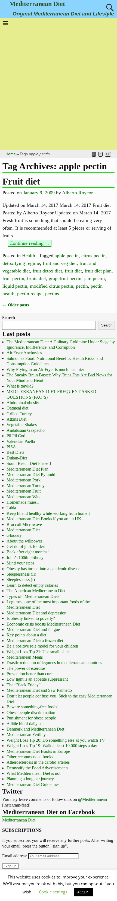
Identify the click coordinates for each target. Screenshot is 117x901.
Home (10, 154)
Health (28, 255)
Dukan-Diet (17, 458)
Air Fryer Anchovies (24, 352)
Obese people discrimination (31, 712)
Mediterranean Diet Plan (27, 469)
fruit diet (73, 271)
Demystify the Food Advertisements (37, 768)
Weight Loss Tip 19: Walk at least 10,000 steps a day (52, 745)
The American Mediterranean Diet (36, 590)
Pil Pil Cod (16, 435)
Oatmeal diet (17, 408)
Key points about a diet (26, 635)
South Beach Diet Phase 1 (29, 463)
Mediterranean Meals (25, 657)
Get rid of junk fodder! (26, 546)
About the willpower (24, 541)
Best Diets (15, 452)
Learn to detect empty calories (32, 585)
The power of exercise (26, 668)
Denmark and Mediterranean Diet (35, 729)
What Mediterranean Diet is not (33, 773)
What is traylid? (20, 386)
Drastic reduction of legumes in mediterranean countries (54, 662)
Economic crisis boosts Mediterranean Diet (43, 624)
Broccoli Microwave (24, 524)
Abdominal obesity (23, 402)
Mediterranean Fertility (26, 734)
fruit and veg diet (60, 263)
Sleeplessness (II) (21, 574)
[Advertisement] (58, 86)
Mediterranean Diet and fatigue (33, 629)
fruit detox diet (47, 271)
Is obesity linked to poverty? (31, 618)
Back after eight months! (28, 552)
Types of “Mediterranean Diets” (34, 596)
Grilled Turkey (19, 413)
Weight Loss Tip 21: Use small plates (38, 651)
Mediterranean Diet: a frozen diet (35, 640)
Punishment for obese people (31, 718)
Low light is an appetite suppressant (37, 679)
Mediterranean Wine (24, 496)
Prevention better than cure (30, 673)
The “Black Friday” (24, 685)
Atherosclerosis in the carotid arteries (38, 762)
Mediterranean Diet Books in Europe (38, 751)
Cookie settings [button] (53, 891)
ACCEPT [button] (83, 892)
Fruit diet (21, 181)
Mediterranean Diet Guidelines (33, 784)
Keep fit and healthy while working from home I (48, 513)
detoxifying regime (21, 263)
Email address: (15, 856)
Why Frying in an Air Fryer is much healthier (45, 369)
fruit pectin (13, 278)
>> (108, 154)
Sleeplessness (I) (21, 579)
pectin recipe (29, 293)
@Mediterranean (92, 799)
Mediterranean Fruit (24, 491)
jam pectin (94, 278)
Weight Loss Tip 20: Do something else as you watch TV (56, 740)
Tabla (11, 507)
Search (8, 317)
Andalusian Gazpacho (26, 430)
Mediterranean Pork (24, 480)
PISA (11, 447)
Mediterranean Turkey (26, 485)
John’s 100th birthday (25, 557)
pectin (82, 286)
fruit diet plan (98, 271)
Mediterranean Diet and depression (36, 613)
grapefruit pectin (65, 278)
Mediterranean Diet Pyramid (31, 474)
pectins (52, 293)
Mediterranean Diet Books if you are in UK (44, 518)
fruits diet (36, 278)
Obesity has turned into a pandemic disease (43, 568)
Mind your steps (20, 563)
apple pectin (67, 255)
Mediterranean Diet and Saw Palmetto (39, 690)
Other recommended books (30, 756)
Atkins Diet (16, 419)
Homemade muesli (23, 502)
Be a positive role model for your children (42, 646)
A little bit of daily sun (26, 723)
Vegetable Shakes (22, 424)
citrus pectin (93, 255)
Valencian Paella (21, 441)
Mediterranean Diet (37, 3)
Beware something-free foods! (33, 707)
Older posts (15, 305)
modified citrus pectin (51, 286)
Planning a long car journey (30, 778)
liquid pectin (14, 286)
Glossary (14, 535)
